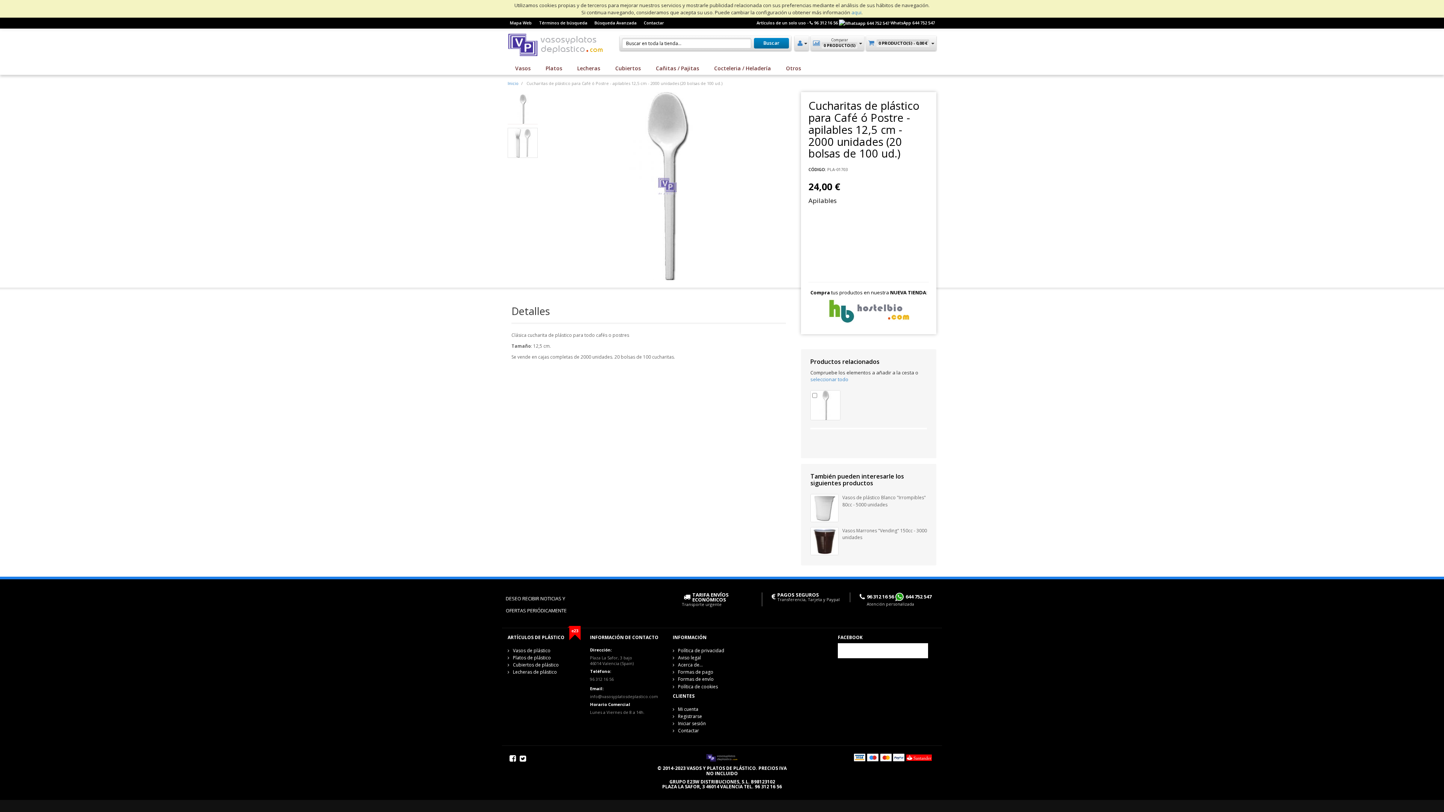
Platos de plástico (532, 657)
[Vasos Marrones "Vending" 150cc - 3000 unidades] (824, 540)
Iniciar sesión (692, 723)
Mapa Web (521, 23)
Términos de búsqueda (563, 23)
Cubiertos (628, 68)
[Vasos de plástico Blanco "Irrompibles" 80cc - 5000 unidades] (824, 507)
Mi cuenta (688, 709)
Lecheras (588, 68)
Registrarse (690, 716)
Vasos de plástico (532, 650)
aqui (856, 12)
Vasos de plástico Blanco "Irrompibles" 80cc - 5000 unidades (884, 501)
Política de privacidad (701, 650)
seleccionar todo (829, 379)
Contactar (654, 23)
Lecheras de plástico (535, 672)
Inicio (513, 83)
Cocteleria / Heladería (742, 68)
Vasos (523, 68)
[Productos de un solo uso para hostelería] (868, 311)
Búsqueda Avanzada (616, 23)
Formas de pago (695, 672)
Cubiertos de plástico (536, 665)
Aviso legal (689, 657)
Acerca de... (690, 665)
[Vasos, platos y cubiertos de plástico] (556, 43)
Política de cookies (698, 686)
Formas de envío (696, 679)
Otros (793, 68)
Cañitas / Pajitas (677, 68)
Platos (554, 68)
